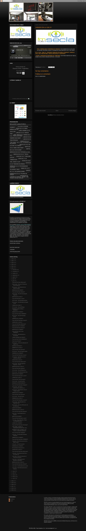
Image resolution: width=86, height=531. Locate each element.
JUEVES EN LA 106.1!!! (17, 322)
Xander (11, 500)
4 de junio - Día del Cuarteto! (18, 444)
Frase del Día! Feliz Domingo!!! (18, 379)
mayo (13, 471)
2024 (12, 262)
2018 (12, 484)
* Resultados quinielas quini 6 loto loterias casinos (20, 98)
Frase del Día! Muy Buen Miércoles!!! (20, 451)
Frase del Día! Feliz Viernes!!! (18, 349)
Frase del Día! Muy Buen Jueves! (19, 355)
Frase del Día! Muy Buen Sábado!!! (19, 384)
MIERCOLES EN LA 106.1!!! (18, 366)
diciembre (14, 269)
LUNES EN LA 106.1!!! (17, 305)
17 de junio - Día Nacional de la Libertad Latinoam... (19, 357)
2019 (12, 482)
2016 (12, 488)
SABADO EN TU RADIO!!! (17, 311)
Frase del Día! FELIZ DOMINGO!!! (19, 339)
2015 (12, 490)
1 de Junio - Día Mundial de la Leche (20, 465)
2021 (12, 268)
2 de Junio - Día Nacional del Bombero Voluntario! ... (18, 460)
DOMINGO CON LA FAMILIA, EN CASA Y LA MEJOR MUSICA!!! (19, 430)
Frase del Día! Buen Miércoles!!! (19, 282)
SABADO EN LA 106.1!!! (17, 347)
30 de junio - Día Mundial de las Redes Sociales (19, 288)
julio (13, 278)
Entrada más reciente (40, 110)
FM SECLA (12, 499)
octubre (14, 273)
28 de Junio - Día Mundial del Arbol (19, 300)
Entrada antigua (72, 110)
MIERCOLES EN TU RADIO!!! (18, 325)
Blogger (55, 528)
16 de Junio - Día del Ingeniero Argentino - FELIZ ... (18, 364)
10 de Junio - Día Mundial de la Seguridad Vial (19, 402)
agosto (14, 277)
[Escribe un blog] (50, 67)
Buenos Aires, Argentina (20, 67)
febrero (14, 476)
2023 (12, 264)
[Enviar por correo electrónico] (49, 67)
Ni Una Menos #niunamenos (18, 447)
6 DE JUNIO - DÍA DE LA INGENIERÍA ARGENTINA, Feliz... (20, 427)
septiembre (15, 275)
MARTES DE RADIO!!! (17, 416)
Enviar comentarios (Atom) (58, 114)
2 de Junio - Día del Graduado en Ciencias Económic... (19, 457)
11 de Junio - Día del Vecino (18, 396)
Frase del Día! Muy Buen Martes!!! (19, 411)
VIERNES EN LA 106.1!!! (17, 398)
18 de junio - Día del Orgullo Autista (19, 351)
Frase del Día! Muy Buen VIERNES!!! (20, 439)
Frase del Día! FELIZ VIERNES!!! (19, 313)
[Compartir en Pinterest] (54, 67)
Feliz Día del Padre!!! (16, 341)
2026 (12, 258)
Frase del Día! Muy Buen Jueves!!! (19, 320)
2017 (12, 486)
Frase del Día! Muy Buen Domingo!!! (20, 424)
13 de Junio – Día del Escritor (18, 381)
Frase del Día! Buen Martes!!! (18, 291)
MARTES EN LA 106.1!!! (17, 296)
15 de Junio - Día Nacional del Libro (19, 372)
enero (13, 478)
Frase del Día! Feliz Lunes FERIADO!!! (17, 332)
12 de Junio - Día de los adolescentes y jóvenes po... (18, 387)
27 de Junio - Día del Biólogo (18, 307)
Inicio (57, 110)
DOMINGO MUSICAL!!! (17, 345)
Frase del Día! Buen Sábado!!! (18, 432)
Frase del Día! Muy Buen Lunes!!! (19, 375)
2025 (12, 260)
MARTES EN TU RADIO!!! (17, 329)
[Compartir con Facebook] (52, 67)
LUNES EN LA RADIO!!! (17, 423)
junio (13, 280)
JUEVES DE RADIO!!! (16, 407)
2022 (12, 266)
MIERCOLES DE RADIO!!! (17, 290)
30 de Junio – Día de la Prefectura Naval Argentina (19, 285)
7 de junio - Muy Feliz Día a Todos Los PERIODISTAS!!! (19, 420)
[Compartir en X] (51, 67)
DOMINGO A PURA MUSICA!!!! (18, 383)
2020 (12, 480)
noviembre (14, 271)
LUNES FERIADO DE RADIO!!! (18, 337)
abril (13, 472)
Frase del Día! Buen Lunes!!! (18, 298)
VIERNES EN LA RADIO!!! (17, 318)
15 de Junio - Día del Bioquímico (19, 370)
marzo (13, 474)
